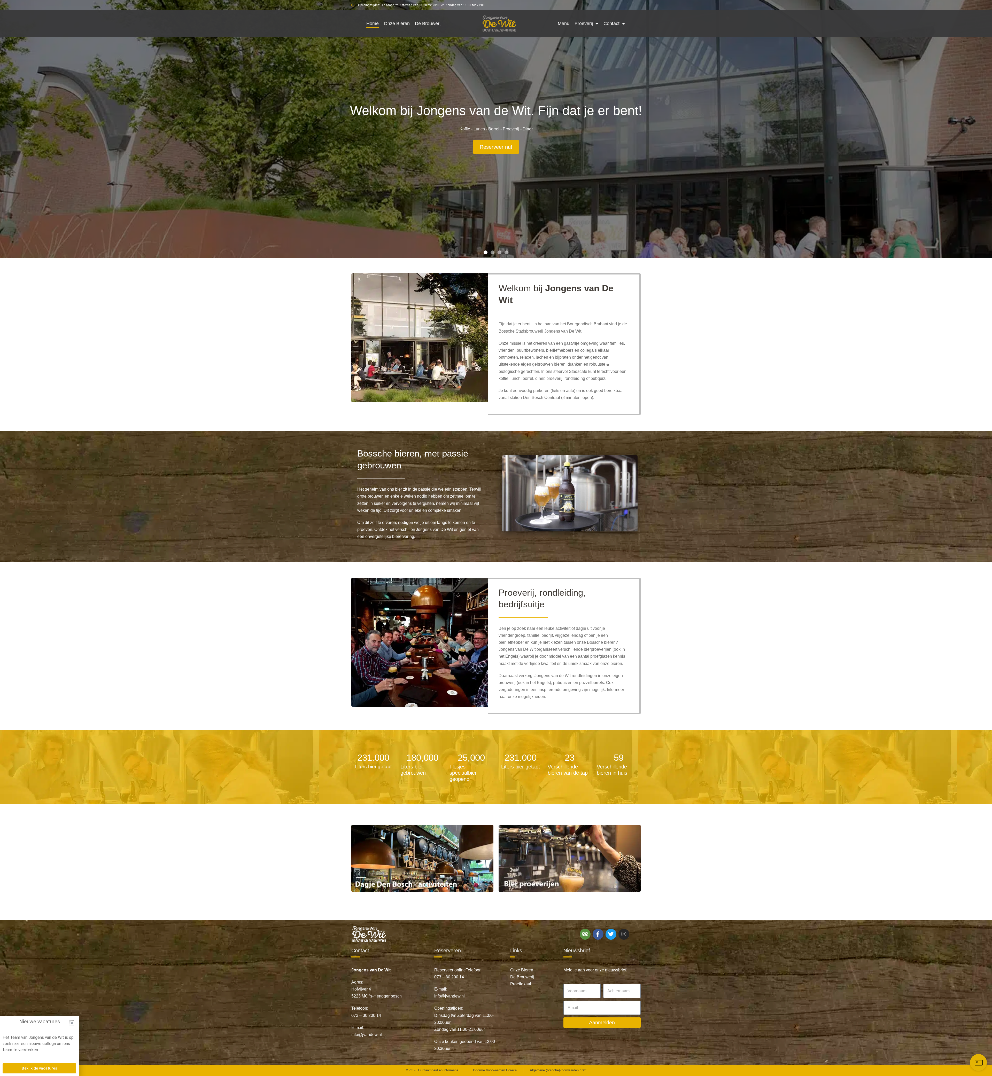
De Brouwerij (428, 23)
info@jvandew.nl (366, 1034)
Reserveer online (450, 970)
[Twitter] (611, 934)
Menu (563, 23)
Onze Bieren (397, 23)
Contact (611, 23)
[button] (485, 252)
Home (372, 23)
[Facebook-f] (598, 934)
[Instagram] (623, 934)
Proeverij (584, 23)
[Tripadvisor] (585, 934)
